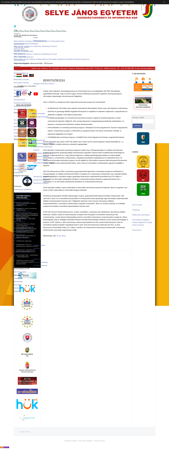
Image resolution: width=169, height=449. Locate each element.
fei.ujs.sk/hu (61, 236)
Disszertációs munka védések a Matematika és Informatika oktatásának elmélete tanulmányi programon (51, 59)
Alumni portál (137, 205)
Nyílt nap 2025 (19, 49)
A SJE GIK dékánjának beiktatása (26, 44)
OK (164, 2)
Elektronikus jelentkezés (141, 215)
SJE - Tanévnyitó (20, 56)
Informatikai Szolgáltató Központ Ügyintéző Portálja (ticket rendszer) (142, 222)
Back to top (25, 432)
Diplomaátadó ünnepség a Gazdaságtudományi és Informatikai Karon (39, 41)
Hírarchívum (136, 230)
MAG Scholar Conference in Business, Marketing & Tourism (35, 46)
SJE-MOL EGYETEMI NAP (23, 51)
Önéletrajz (136, 210)
